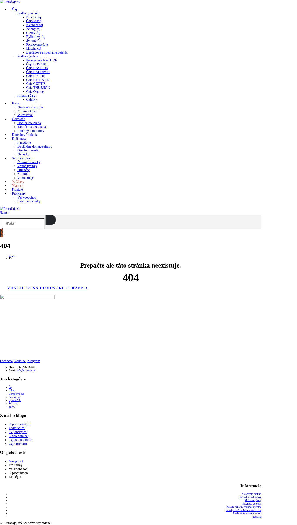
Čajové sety (34, 21)
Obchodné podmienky (250, 497)
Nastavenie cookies (251, 493)
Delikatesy (19, 138)
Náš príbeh (16, 461)
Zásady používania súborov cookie (243, 510)
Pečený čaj (33, 17)
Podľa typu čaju (28, 13)
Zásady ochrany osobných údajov (244, 506)
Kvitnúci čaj (34, 25)
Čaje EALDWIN (38, 72)
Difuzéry (23, 170)
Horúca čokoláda (29, 123)
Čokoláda (18, 119)
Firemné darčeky (28, 201)
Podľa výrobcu (27, 56)
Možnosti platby (253, 500)
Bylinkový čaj (35, 37)
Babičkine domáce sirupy (34, 146)
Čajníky (31, 99)
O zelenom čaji (19, 436)
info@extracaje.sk (26, 370)
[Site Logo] (10, 208)
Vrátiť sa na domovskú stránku (47, 288)
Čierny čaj (33, 33)
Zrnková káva (27, 111)
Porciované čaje (37, 44)
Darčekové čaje (16, 393)
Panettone (24, 142)
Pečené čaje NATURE (41, 60)
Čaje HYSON (36, 76)
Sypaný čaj (33, 40)
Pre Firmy (19, 193)
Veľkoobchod (26, 197)
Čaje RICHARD (37, 80)
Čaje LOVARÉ (36, 64)
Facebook (6, 361)
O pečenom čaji (19, 424)
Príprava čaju (26, 95)
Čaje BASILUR (37, 68)
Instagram (33, 361)
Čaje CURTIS (36, 84)
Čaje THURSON (38, 87)
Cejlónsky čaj (18, 432)
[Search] (50, 220)
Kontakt (257, 516)
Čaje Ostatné (35, 91)
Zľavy (12, 406)
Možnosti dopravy (251, 503)
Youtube (20, 361)
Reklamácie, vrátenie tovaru (247, 513)
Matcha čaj (33, 48)
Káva (15, 103)
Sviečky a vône (22, 158)
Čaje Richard (18, 444)
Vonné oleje (25, 178)
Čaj (10, 387)
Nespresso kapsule (30, 107)
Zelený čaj (33, 29)
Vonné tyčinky (27, 166)
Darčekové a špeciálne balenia (47, 52)
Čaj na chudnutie (20, 440)
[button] (4, 212)
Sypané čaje (15, 400)
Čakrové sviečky (28, 162)
